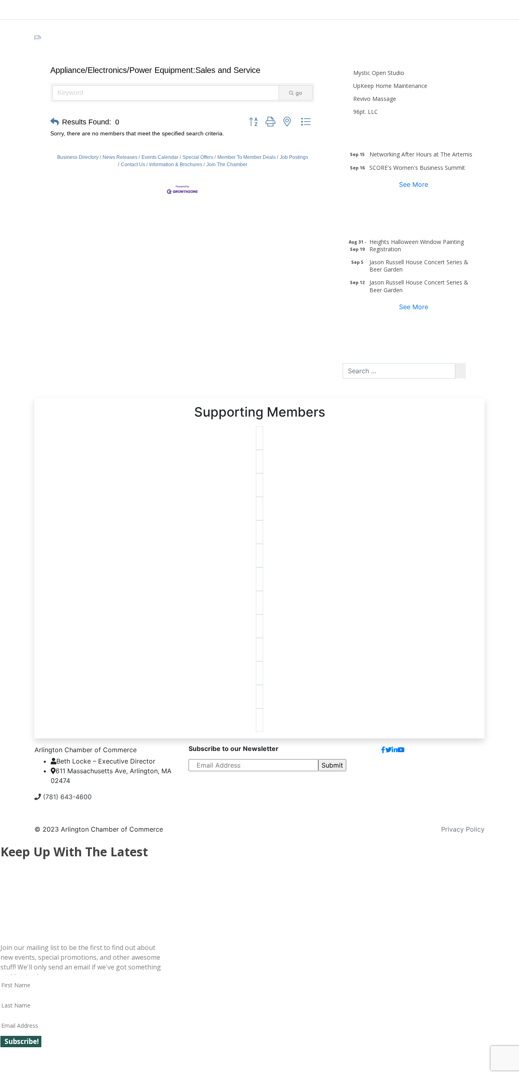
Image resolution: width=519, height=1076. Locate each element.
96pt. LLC (365, 112)
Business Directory (78, 157)
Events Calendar (160, 157)
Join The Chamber (226, 164)
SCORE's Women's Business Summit (417, 167)
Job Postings (294, 157)
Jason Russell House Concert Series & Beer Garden (418, 265)
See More (413, 184)
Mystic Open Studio (378, 73)
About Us (65, 8)
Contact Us (133, 164)
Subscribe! (21, 1041)
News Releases (120, 157)
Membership (198, 8)
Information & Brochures (175, 164)
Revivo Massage (374, 99)
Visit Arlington (328, 8)
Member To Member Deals (246, 157)
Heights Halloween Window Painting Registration (416, 245)
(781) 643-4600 (66, 797)
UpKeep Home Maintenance (390, 86)
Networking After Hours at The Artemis (420, 154)
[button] (54, 122)
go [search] (299, 93)
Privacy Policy (463, 829)
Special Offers (197, 157)
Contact (465, 753)
